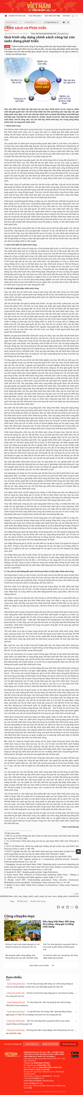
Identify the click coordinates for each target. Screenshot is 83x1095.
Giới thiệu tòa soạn (69, 1044)
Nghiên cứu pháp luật (17, 16)
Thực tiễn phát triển (52, 16)
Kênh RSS (27, 1088)
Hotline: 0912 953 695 (50, 1044)
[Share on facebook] (58, 907)
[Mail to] (72, 907)
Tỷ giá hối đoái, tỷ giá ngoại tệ (51, 24)
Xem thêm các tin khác (39, 965)
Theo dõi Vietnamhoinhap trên (44, 33)
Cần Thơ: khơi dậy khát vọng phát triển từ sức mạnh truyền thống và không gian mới (60, 947)
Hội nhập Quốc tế (69, 16)
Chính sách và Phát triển (25, 28)
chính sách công (38, 901)
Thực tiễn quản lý (35, 16)
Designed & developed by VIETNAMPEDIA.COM (39, 1092)
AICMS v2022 (61, 1092)
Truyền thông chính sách (16, 984)
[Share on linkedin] (67, 907)
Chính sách (23, 901)
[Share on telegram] (77, 907)
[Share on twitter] (63, 907)
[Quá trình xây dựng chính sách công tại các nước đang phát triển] (41, 82)
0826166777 (47, 1076)
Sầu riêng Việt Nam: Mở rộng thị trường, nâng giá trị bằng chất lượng (58, 924)
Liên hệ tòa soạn (32, 1044)
